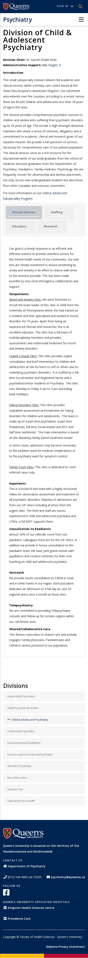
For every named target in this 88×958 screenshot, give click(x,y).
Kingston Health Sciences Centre (31, 908)
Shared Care (15, 789)
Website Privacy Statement (65, 947)
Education (19, 226)
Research (51, 226)
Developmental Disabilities (24, 743)
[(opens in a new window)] (16, 6)
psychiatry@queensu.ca (68, 877)
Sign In (62, 6)
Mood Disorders (17, 777)
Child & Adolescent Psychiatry (29, 719)
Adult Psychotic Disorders (23, 708)
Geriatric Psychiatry (19, 766)
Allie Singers (50, 65)
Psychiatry (17, 19)
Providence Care (19, 919)
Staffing (56, 212)
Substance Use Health (21, 801)
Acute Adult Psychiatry (21, 696)
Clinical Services (24, 212)
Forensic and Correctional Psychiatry (30, 754)
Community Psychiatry (21, 731)
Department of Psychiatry (26, 866)
